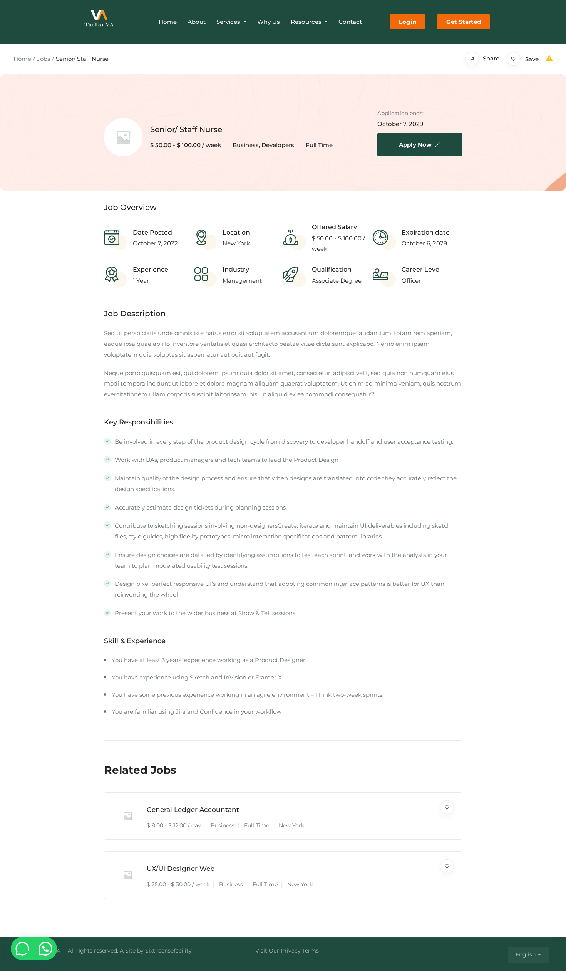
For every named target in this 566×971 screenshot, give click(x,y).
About (197, 21)
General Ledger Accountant (193, 809)
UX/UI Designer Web (181, 868)
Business (246, 145)
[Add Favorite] (447, 807)
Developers (277, 145)
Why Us (268, 21)
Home (168, 21)
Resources (307, 21)
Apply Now (415, 144)
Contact (350, 21)
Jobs (43, 58)
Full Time (319, 145)
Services (229, 21)
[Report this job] (549, 58)
